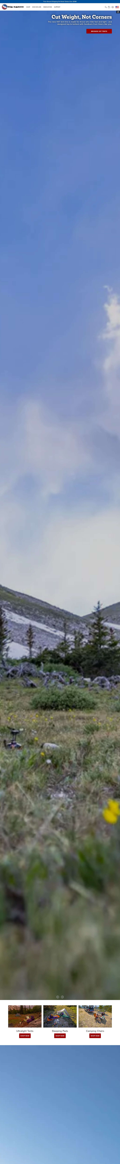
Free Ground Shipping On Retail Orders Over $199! (60, 2)
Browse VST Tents (99, 31)
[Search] (105, 7)
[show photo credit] (118, 12)
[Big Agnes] (13, 7)
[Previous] (58, 997)
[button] (109, 7)
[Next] (62, 997)
